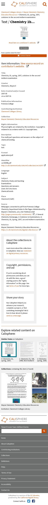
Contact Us (5, 490)
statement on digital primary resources (18, 252)
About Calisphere (7, 444)
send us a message (13, 315)
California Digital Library (30, 497)
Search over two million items (15, 427)
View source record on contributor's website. (22, 65)
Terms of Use (6, 473)
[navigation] (3, 4)
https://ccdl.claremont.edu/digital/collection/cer (19, 230)
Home (3, 438)
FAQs (3, 467)
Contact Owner (25, 56)
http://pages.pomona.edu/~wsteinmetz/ (16, 214)
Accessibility (6, 484)
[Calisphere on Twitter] (28, 501)
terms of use (14, 286)
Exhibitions (5, 461)
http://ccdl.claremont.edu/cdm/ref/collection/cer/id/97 (22, 165)
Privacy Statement (8, 478)
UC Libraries (34, 495)
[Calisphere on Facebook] (33, 501)
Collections (5, 455)
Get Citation (24, 48)
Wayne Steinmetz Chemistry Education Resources (20, 119)
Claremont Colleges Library (11, 12)
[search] (45, 4)
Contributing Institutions (10, 449)
